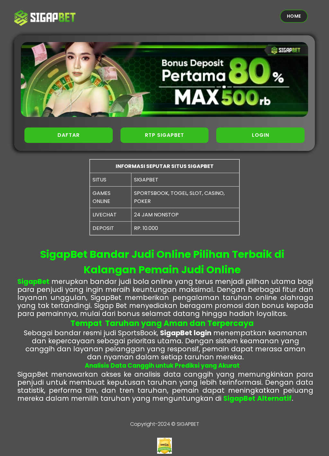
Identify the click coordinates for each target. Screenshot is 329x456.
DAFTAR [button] (69, 135)
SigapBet (33, 281)
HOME (294, 16)
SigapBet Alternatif (257, 398)
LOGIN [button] (260, 135)
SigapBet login (185, 333)
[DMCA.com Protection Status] (164, 452)
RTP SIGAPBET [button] (164, 135)
